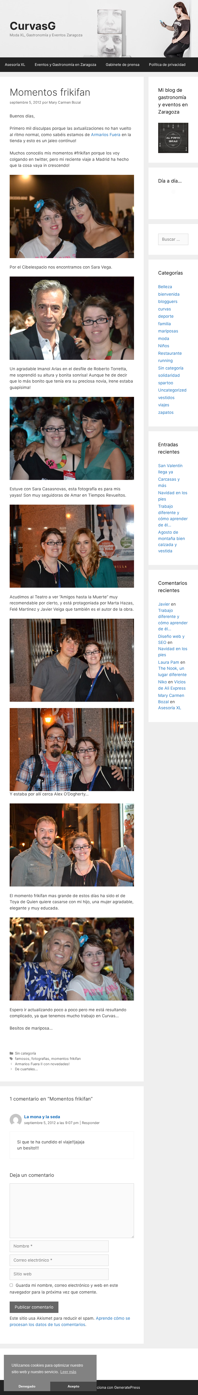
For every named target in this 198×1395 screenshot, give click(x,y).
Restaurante (170, 353)
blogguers (167, 301)
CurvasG (33, 25)
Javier (164, 604)
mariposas (168, 331)
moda (163, 338)
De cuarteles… (26, 1069)
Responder (90, 1123)
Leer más (68, 1372)
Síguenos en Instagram (174, 203)
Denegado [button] (27, 1386)
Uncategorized (172, 390)
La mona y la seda (42, 1116)
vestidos (166, 397)
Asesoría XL (15, 64)
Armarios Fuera (105, 134)
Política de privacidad (167, 64)
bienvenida (169, 294)
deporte (166, 316)
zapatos (166, 412)
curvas (164, 309)
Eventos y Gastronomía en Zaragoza (65, 64)
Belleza (165, 286)
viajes (163, 404)
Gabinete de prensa (122, 64)
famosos (22, 1058)
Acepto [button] (73, 1386)
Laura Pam (168, 662)
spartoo (165, 382)
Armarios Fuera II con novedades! (42, 1064)
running (165, 360)
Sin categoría (25, 1053)
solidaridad (169, 375)
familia (164, 323)
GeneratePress (127, 1387)
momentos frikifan (66, 1058)
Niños (163, 345)
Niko (162, 681)
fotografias (40, 1058)
